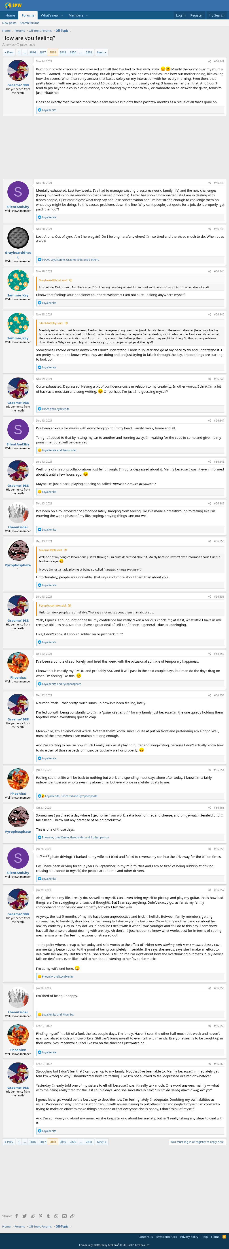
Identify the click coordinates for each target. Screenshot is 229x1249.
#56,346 (219, 379)
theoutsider (18, 527)
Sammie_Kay (18, 295)
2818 (53, 52)
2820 (73, 52)
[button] (62, 15)
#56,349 (219, 503)
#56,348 (219, 462)
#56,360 (219, 1064)
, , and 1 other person (75, 837)
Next (100, 52)
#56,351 (219, 596)
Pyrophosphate (18, 565)
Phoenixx (18, 677)
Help (204, 1237)
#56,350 (219, 541)
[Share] (209, 61)
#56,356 (219, 849)
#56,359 (219, 1026)
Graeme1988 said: (50, 550)
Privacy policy (189, 1237)
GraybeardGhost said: (53, 280)
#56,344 (219, 271)
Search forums (29, 23)
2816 (33, 52)
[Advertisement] (114, 147)
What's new (50, 15)
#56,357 (219, 890)
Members (76, 15)
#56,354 (219, 770)
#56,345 (219, 314)
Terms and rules (166, 1237)
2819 (63, 52)
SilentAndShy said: (51, 323)
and (56, 409)
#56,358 (219, 988)
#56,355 (219, 808)
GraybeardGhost (18, 254)
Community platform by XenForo (114, 1245)
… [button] (24, 52)
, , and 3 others (70, 260)
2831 (89, 52)
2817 (43, 52)
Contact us (145, 1237)
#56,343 (219, 229)
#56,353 (219, 695)
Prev (10, 52)
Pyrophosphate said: (52, 605)
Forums (28, 15)
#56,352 (219, 654)
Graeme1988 (18, 85)
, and (71, 796)
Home (10, 15)
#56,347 (219, 420)
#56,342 (219, 183)
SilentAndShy (18, 206)
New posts (9, 23)
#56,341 (219, 61)
